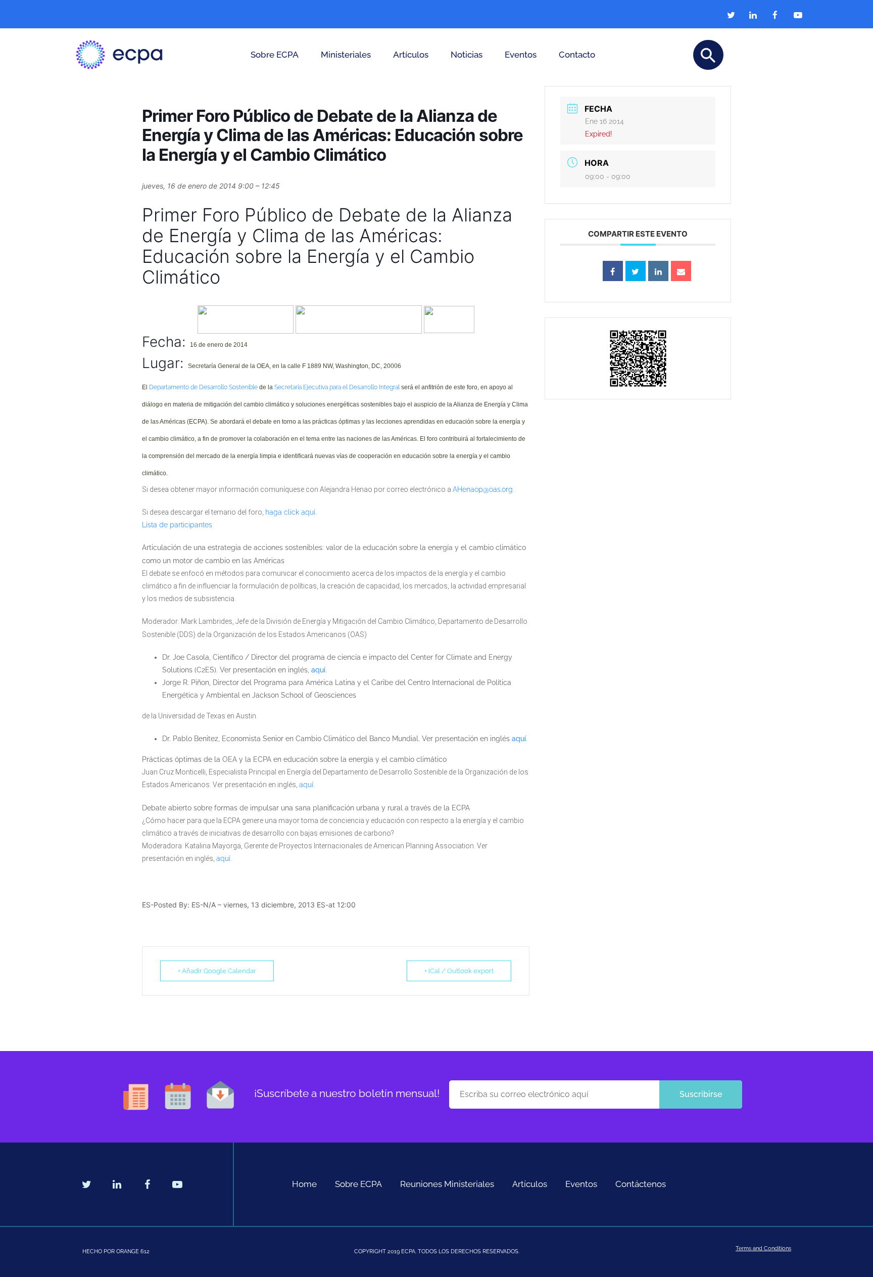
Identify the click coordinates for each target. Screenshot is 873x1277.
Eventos (521, 55)
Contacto (577, 55)
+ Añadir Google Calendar (217, 971)
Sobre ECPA (275, 55)
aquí (318, 670)
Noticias (466, 55)
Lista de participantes (177, 525)
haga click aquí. (290, 512)
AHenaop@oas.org (483, 489)
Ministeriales (346, 55)
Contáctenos (640, 1184)
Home (304, 1184)
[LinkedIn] (658, 271)
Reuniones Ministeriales (447, 1184)
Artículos (410, 55)
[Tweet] (635, 271)
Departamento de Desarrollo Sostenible (203, 387)
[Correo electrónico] (681, 271)
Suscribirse (701, 1094)
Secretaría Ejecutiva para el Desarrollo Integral (337, 387)
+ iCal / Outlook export (459, 971)
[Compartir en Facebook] (613, 271)
